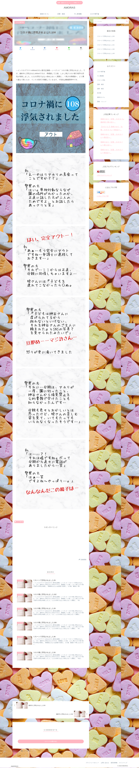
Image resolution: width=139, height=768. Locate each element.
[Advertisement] (50, 57)
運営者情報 (114, 762)
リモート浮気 (101, 80)
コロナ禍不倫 (19, 521)
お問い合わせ (105, 762)
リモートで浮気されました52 (106, 40)
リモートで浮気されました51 (106, 45)
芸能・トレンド (101, 101)
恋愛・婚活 (100, 84)
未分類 (99, 93)
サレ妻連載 (100, 76)
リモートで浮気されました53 (106, 36)
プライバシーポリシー (92, 762)
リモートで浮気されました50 (106, 49)
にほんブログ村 (103, 196)
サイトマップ (123, 762)
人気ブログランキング (104, 175)
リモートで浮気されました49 (106, 53)
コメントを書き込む (50, 741)
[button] (127, 21)
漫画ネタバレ (101, 97)
